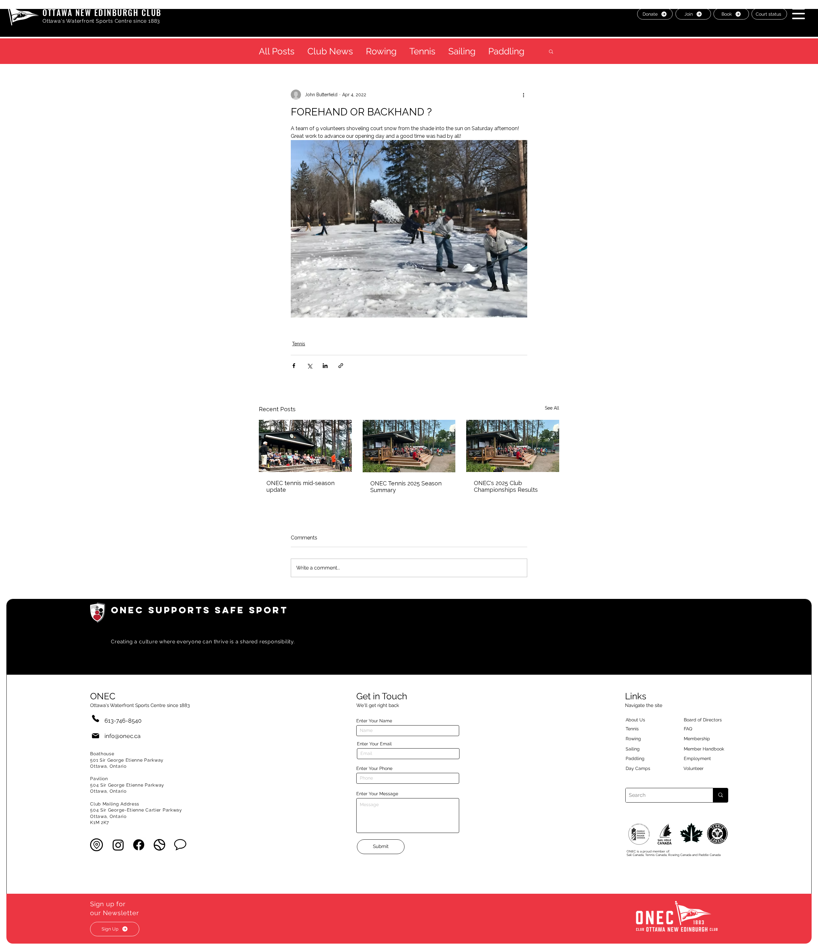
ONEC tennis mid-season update (300, 486)
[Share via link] (341, 366)
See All (552, 408)
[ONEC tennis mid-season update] (305, 446)
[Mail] (95, 736)
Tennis (422, 51)
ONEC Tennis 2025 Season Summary (406, 486)
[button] (798, 13)
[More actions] (523, 94)
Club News (330, 51)
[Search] (720, 795)
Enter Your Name (374, 720)
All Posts (277, 51)
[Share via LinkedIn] (325, 366)
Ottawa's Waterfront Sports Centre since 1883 (101, 21)
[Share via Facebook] (294, 366)
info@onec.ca (122, 736)
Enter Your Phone (374, 768)
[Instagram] (118, 844)
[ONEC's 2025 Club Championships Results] (512, 446)
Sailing (461, 51)
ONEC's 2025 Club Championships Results (506, 486)
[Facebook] (138, 844)
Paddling (506, 51)
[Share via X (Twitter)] (309, 366)
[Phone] (95, 719)
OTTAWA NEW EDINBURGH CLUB (102, 12)
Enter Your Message (377, 793)
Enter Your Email (374, 744)
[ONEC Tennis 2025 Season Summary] (409, 446)
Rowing (381, 51)
